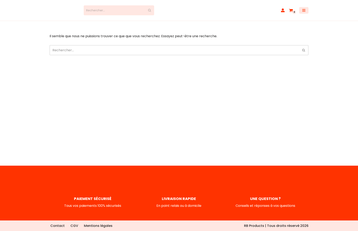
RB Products (254, 225)
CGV (74, 225)
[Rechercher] (149, 10)
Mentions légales (98, 225)
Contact (57, 225)
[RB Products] (63, 10)
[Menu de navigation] (303, 10)
